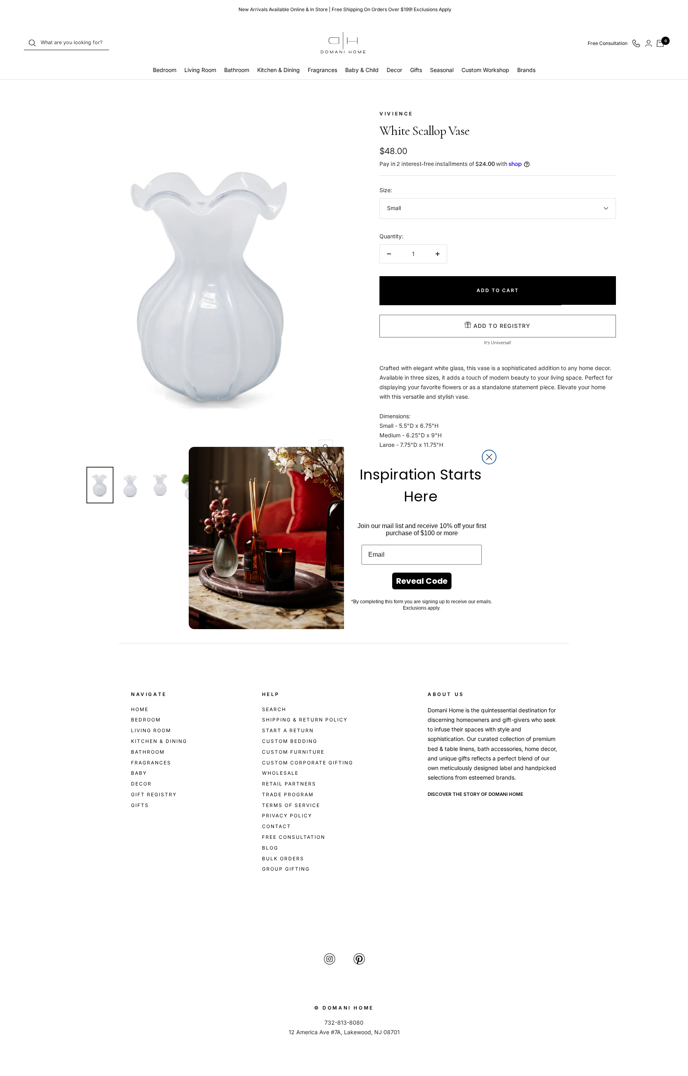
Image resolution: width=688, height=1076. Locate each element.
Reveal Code (422, 581)
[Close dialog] (489, 457)
